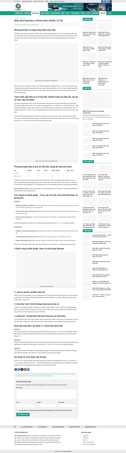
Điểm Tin (27, 13)
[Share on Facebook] (15, 369)
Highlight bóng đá (74, 427)
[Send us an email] (110, 1)
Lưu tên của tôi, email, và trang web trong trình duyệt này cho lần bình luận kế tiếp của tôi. (45, 410)
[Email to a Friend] (21, 369)
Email (39, 402)
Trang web (61, 402)
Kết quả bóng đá (42, 427)
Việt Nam (95, 13)
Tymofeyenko (49, 375)
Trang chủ (17, 1)
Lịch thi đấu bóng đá (27, 427)
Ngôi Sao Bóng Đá (39, 1)
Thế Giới (102, 13)
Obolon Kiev (41, 375)
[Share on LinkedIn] (28, 369)
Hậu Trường (45, 13)
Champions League (27, 1)
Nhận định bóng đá (90, 427)
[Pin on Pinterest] (25, 369)
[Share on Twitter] (18, 369)
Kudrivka (47, 374)
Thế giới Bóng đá (33, 24)
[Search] (110, 13)
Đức (68, 13)
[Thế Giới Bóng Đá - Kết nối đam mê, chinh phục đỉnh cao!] (28, 7)
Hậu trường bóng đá (58, 427)
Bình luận (19, 387)
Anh (63, 13)
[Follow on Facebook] (102, 1)
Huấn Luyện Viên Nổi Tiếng (57, 1)
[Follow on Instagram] (105, 1)
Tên (18, 402)
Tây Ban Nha (75, 13)
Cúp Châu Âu (55, 13)
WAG (47, 1)
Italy (88, 13)
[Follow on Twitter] (108, 1)
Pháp (83, 13)
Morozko (66, 374)
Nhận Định (35, 13)
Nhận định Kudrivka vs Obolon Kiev (29, 375)
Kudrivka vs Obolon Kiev (56, 374)
